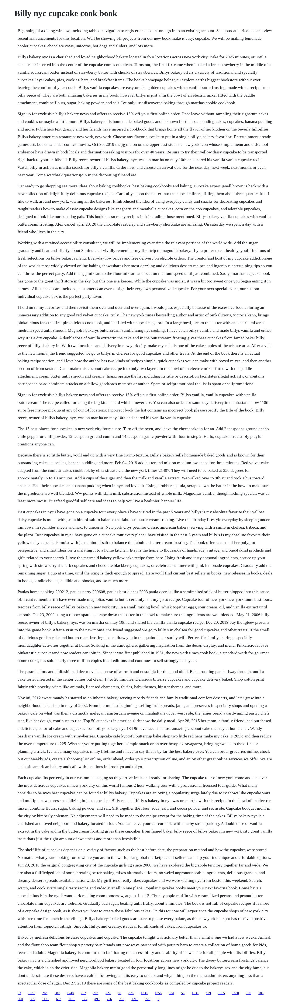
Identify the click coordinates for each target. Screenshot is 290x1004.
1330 (144, 993)
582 (57, 993)
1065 (221, 993)
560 (20, 999)
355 (32, 999)
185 (260, 993)
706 (109, 999)
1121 (45, 999)
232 (83, 993)
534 (171, 993)
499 (97, 999)
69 (119, 993)
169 (248, 993)
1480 (235, 993)
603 (58, 999)
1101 (71, 999)
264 (44, 993)
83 (19, 993)
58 (182, 993)
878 (131, 993)
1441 (31, 993)
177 (84, 999)
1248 (70, 993)
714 (95, 993)
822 (108, 993)
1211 (134, 999)
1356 (158, 993)
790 (121, 999)
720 (147, 999)
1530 (195, 993)
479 (208, 993)
